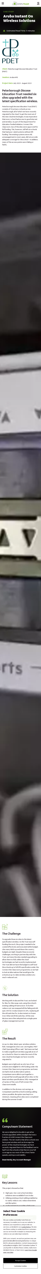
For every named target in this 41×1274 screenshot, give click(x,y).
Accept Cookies (20, 1260)
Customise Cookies (20, 1266)
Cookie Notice (26, 1227)
